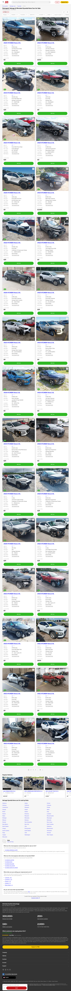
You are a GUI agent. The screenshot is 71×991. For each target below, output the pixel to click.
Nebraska (49, 820)
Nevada (4, 822)
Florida (48, 807)
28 (40, 769)
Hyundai (19, 6)
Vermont (49, 832)
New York (27, 824)
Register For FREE (35, 946)
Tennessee (49, 830)
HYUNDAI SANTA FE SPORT (11, 867)
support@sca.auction (23, 981)
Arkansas (4, 805)
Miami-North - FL (9, 885)
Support (4, 965)
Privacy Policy (31, 984)
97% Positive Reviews (7, 932)
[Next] (43, 770)
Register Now (64, 2)
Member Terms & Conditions (47, 984)
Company (4, 952)
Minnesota (27, 817)
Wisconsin (4, 836)
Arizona (48, 803)
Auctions (4, 959)
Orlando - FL (8, 883)
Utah (26, 832)
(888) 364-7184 (14, 981)
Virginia (4, 834)
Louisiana (49, 813)
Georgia (4, 809)
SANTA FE (33, 14)
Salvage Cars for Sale (7, 918)
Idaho (48, 809)
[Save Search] (67, 12)
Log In (57, 2)
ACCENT (42, 14)
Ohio (26, 826)
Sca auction (5, 6)
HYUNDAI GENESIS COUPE (11, 850)
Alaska (26, 803)
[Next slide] (32, 29)
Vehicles (4, 955)
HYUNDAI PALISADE (9, 863)
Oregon (4, 828)
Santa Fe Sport (58, 14)
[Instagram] (3, 969)
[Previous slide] (5, 29)
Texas (3, 832)
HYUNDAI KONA (8, 861)
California (27, 805)
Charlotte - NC (8, 877)
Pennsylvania (28, 828)
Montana (27, 820)
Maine (3, 815)
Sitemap (53, 984)
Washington (27, 834)
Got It (16, 988)
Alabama (4, 803)
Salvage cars (13, 6)
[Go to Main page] (6, 2)
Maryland (27, 815)
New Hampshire (28, 822)
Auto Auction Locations (42, 918)
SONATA (14, 14)
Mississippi (49, 817)
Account (4, 962)
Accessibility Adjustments (11, 974)
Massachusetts (50, 815)
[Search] (49, 2)
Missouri (4, 820)
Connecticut (5, 807)
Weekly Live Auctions (7, 926)
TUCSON (23, 14)
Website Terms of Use (37, 984)
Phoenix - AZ (8, 881)
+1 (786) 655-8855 (6, 981)
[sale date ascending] (64, 12)
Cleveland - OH (8, 879)
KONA (49, 14)
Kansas (4, 813)
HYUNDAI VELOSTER (10, 865)
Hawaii (26, 809)
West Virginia (50, 834)
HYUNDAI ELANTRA (9, 860)
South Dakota (28, 830)
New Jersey (49, 822)
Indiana (26, 811)
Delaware (27, 807)
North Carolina (50, 824)
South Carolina (5, 830)
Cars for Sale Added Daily (43, 926)
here (29, 891)
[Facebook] (5, 969)
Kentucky (27, 813)
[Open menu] (3, 2)
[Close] (26, 985)
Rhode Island (50, 828)
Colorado (49, 805)
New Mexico (5, 824)
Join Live (19, 63)
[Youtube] (10, 969)
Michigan (4, 817)
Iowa (48, 811)
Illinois (3, 811)
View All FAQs (10, 841)
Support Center (34, 897)
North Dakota (5, 826)
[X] (7, 969)
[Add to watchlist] (33, 19)
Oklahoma (49, 826)
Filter (6, 12)
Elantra (6, 14)
